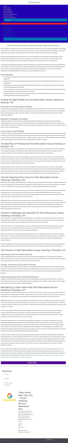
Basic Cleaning (7, 7)
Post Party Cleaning (8, 16)
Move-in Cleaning (8, 11)
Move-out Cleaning (8, 12)
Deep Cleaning (7, 9)
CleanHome (34, 2)
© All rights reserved (6, 440)
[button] (34, 24)
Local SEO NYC (49, 439)
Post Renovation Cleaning (10, 17)
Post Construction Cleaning (10, 14)
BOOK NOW (9, 20)
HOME (5, 6)
